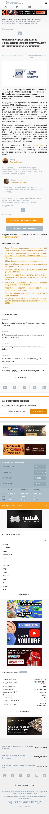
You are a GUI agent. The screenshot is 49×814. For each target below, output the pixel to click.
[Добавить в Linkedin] (20, 33)
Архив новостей (24, 806)
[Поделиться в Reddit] (30, 33)
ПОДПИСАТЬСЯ (38, 411)
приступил (38, 145)
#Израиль (26, 200)
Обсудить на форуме (24, 228)
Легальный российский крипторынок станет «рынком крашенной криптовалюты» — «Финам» (26, 255)
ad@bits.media (42, 766)
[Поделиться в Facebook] (4, 33)
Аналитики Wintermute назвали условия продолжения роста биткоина (26, 283)
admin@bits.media (41, 747)
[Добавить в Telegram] (14, 33)
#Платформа (7, 198)
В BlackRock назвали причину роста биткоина (24, 261)
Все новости (20, 378)
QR (39, 803)
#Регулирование (15, 200)
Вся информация (23, 711)
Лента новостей (10, 314)
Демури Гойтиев (16, 162)
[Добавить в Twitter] (9, 33)
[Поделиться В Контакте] (25, 33)
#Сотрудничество (21, 198)
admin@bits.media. (24, 798)
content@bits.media (40, 757)
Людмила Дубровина (19, 182)
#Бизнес (33, 202)
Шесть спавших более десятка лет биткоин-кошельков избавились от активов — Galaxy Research (26, 277)
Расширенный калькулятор (12, 505)
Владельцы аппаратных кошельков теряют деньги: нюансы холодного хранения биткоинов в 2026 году (26, 300)
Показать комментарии (24, 220)
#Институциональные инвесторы (15, 202)
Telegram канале (9, 237)
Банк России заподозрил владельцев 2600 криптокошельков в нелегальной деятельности (26, 249)
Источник (8, 214)
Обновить (23, 594)
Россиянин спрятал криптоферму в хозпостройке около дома (26, 289)
